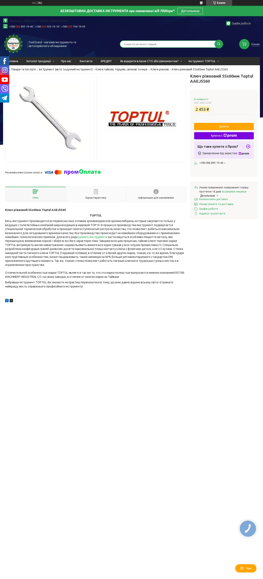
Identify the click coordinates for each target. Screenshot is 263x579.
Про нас (66, 61)
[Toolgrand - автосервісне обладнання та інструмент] (13, 43)
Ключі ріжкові (160, 69)
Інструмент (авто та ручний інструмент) (66, 69)
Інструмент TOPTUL (202, 61)
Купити (224, 126)
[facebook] (7, 301)
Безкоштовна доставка (213, 199)
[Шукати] (219, 44)
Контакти (86, 61)
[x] (11, 301)
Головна (12, 61)
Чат (248, 568)
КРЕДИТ (106, 61)
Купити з (217, 135)
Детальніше (190, 11)
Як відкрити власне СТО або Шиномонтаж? (149, 61)
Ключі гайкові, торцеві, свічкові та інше (122, 69)
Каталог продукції (39, 61)
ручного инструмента (92, 237)
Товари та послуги (23, 69)
